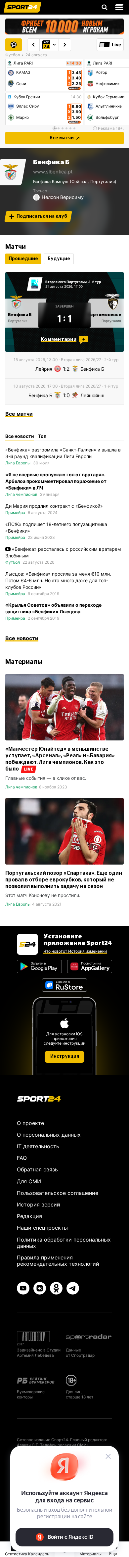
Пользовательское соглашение (57, 1193)
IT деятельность (38, 1146)
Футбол (12, 562)
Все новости (21, 638)
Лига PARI (23, 63)
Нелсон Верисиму (63, 197)
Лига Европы (17, 462)
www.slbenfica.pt (52, 172)
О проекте (30, 1123)
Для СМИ (29, 1181)
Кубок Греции (27, 97)
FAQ (22, 1158)
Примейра (15, 512)
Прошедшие (23, 259)
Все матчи (62, 138)
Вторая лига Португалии (66, 282)
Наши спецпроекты (42, 1227)
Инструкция (64, 1056)
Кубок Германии (108, 97)
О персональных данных (49, 1134)
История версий (38, 1204)
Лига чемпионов (21, 494)
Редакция (29, 1216)
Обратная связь (37, 1169)
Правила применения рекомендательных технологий (58, 1260)
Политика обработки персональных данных (64, 1242)
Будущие (59, 259)
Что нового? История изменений (75, 951)
